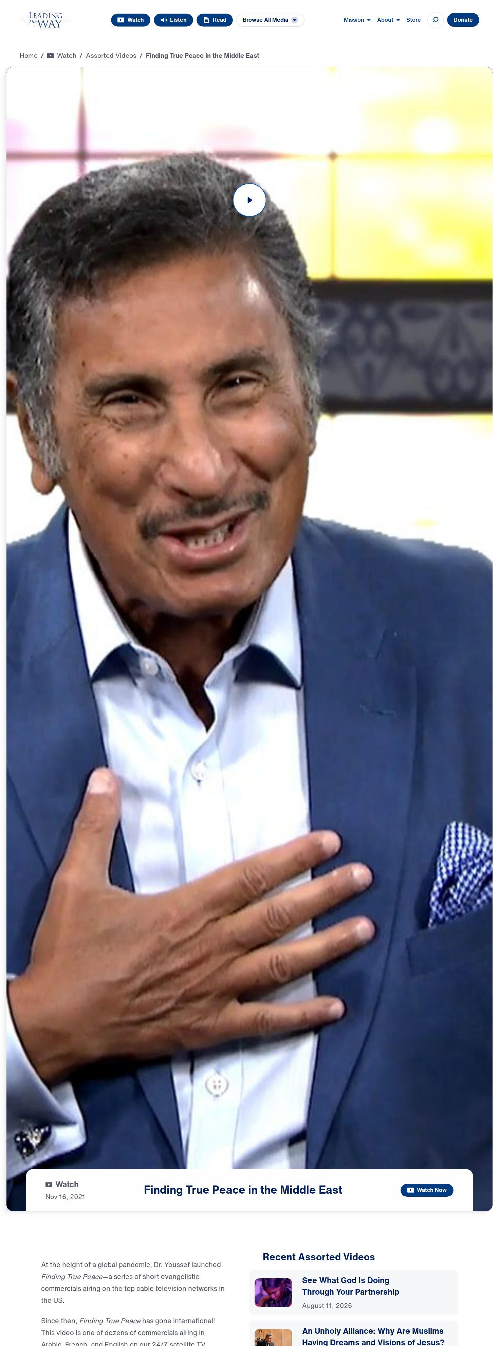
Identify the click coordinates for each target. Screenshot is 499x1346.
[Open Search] (435, 20)
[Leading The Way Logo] (46, 20)
